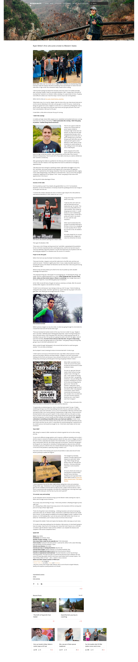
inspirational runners (38, 574)
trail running (36, 579)
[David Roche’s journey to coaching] (71, 605)
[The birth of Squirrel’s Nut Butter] (44, 605)
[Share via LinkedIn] (41, 584)
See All (80, 595)
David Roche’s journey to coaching (69, 616)
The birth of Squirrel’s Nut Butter (42, 616)
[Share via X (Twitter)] (37, 584)
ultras (34, 576)
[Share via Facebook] (33, 584)
